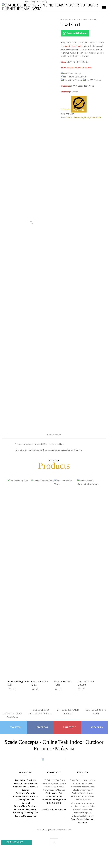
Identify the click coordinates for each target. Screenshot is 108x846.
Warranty (30, 793)
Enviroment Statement (25, 809)
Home (63, 19)
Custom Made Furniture (25, 806)
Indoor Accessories (87, 19)
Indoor (72, 19)
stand (86, 117)
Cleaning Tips (31, 812)
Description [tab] (54, 435)
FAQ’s (35, 796)
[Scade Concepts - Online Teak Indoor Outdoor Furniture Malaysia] (54, 9)
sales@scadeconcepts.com (63, 1)
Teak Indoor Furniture (25, 780)
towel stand (95, 117)
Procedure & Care (22, 796)
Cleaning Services (25, 800)
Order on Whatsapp (76, 33)
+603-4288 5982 (12, 1)
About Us (31, 816)
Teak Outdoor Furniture (25, 783)
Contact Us (20, 816)
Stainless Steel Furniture (25, 787)
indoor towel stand (75, 117)
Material (25, 803)
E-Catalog (18, 812)
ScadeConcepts (44, 830)
